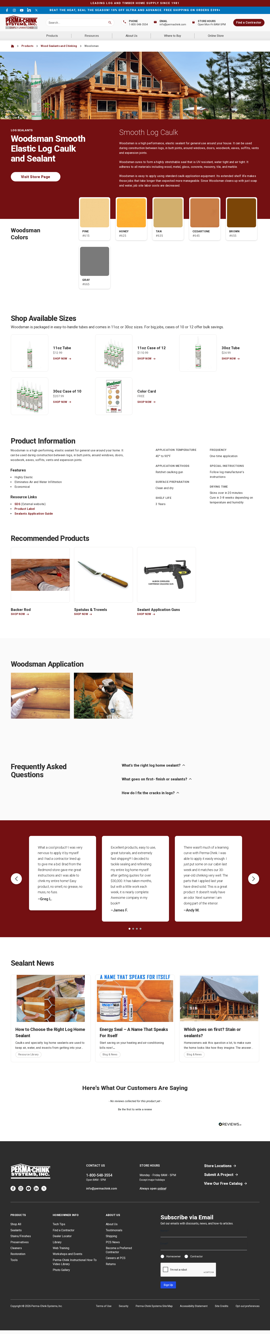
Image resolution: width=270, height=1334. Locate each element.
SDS (17, 504)
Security (123, 1306)
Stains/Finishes (20, 1236)
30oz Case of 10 (67, 391)
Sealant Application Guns (158, 609)
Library (57, 1242)
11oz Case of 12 (151, 348)
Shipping (111, 1236)
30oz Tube (231, 348)
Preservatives (19, 1242)
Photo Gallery (61, 1270)
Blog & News (110, 1054)
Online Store (216, 35)
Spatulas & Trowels (90, 609)
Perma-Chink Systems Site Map (154, 1306)
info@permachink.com (173, 24)
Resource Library (28, 1054)
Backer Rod (21, 609)
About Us (131, 35)
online (161, 1188)
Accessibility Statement (194, 1306)
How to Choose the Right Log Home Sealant (50, 1032)
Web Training (61, 1248)
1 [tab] (129, 929)
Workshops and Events (67, 1254)
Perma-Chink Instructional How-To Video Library (75, 1262)
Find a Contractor (248, 22)
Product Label (25, 509)
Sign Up (168, 1284)
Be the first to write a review (135, 1109)
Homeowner (173, 1256)
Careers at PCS (115, 1258)
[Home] (12, 46)
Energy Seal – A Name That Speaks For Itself (134, 1032)
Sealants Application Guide (34, 513)
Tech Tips (59, 1224)
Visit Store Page (35, 177)
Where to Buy (172, 35)
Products (52, 35)
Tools (14, 1260)
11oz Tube (62, 348)
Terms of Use (103, 1306)
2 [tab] (133, 929)
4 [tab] (140, 929)
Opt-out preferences (248, 1306)
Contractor (196, 1256)
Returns (111, 1264)
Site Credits (221, 1306)
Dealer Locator (62, 1236)
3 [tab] (137, 929)
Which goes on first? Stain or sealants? (212, 1032)
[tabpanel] (62, 873)
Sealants (16, 1230)
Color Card (146, 391)
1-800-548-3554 (138, 24)
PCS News (113, 1242)
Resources (92, 35)
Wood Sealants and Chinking (59, 45)
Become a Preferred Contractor (119, 1250)
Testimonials (114, 1230)
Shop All (15, 1224)
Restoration (17, 1254)
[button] (135, 1109)
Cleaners (16, 1248)
